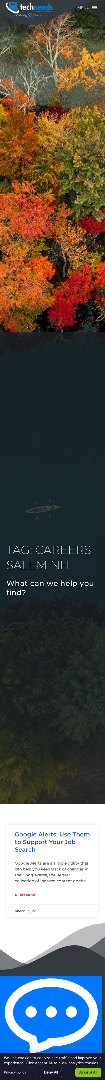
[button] (83, 7)
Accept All (88, 1072)
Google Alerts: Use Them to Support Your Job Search (52, 842)
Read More (25, 895)
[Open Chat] (51, 1017)
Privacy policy (15, 1072)
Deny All (51, 1072)
